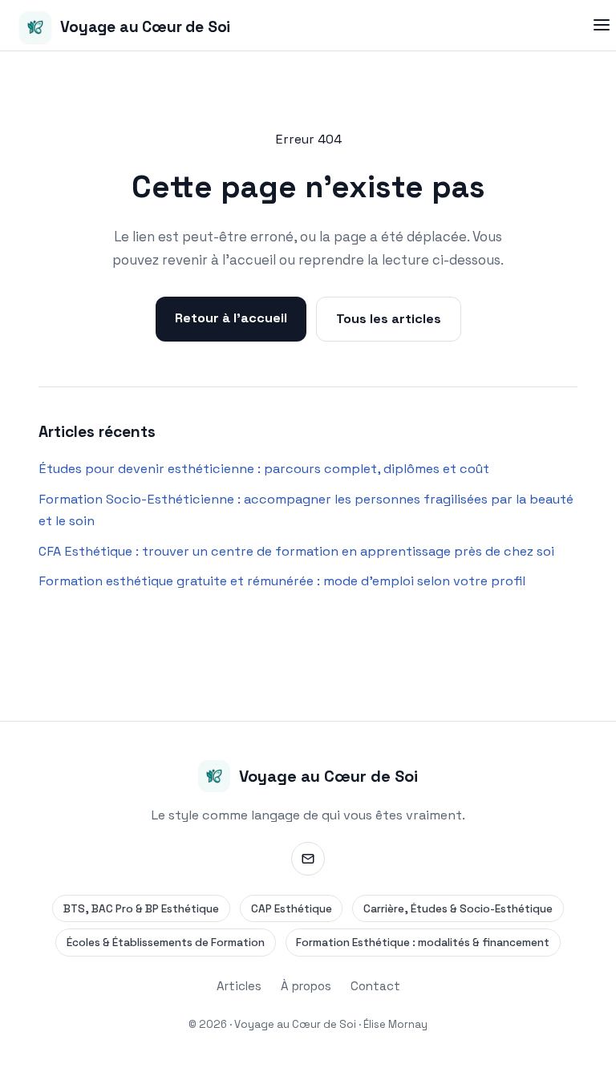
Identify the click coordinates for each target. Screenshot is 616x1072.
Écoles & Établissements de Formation (166, 942)
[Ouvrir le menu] (601, 25)
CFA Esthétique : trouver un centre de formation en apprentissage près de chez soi (296, 551)
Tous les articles (388, 318)
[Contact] (308, 859)
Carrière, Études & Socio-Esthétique (458, 909)
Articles (239, 985)
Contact (375, 985)
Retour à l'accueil (231, 317)
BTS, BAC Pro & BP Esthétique (141, 909)
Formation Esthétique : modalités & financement (422, 942)
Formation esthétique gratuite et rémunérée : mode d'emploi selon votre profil (281, 580)
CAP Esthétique (291, 909)
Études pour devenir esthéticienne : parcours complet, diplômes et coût (263, 468)
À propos (306, 985)
